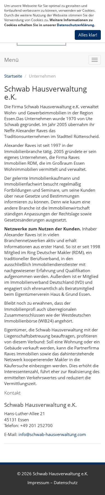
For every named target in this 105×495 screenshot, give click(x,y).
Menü (11, 59)
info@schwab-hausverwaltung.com (52, 434)
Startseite (13, 76)
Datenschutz (66, 482)
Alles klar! (87, 35)
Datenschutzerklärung (75, 25)
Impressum (38, 482)
